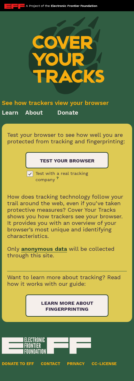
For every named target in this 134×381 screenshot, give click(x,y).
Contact (50, 363)
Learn (10, 112)
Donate (67, 112)
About (34, 112)
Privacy (76, 363)
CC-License (104, 363)
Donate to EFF (18, 363)
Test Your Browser (67, 161)
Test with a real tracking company (62, 176)
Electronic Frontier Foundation (74, 6)
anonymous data (44, 248)
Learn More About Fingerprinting (67, 306)
